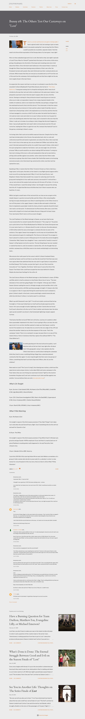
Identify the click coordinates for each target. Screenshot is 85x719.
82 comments (17, 709)
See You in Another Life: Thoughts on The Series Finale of (30, 689)
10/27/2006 (16, 556)
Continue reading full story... (45, 642)
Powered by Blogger (43, 715)
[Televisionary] (15, 4)
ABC (67, 48)
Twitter (41, 7)
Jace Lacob (15, 509)
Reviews (17, 7)
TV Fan (15, 594)
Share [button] (67, 41)
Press (56, 7)
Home (10, 7)
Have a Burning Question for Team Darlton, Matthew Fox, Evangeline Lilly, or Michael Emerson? (29, 620)
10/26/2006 (16, 489)
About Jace (49, 7)
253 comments (17, 642)
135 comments (17, 678)
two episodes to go (38, 378)
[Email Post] (20, 469)
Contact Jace (65, 7)
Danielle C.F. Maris (17, 529)
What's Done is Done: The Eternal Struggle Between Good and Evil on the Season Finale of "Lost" (29, 655)
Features (33, 7)
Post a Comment (13, 602)
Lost (66, 50)
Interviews (25, 7)
